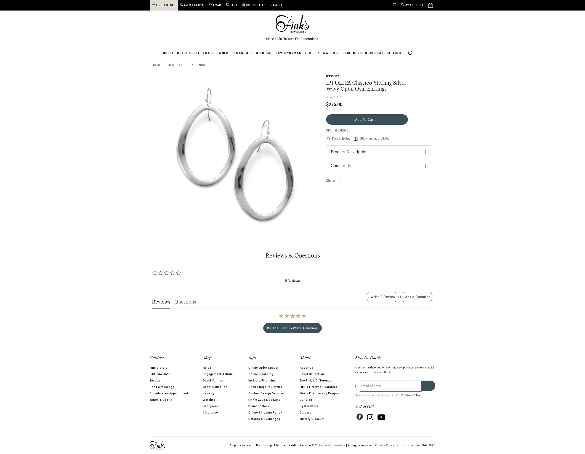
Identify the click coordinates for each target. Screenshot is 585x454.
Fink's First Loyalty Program (320, 393)
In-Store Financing (262, 380)
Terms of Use (404, 445)
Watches (331, 53)
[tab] (382, 297)
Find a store (166, 5)
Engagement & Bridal (251, 53)
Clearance (210, 412)
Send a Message (162, 387)
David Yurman (288, 53)
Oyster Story (309, 406)
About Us (306, 367)
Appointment (264, 5)
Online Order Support (264, 367)
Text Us (155, 380)
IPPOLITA (333, 76)
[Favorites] (395, 5)
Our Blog (306, 399)
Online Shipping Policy (265, 412)
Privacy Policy (412, 395)
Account (414, 5)
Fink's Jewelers (334, 445)
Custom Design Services (266, 393)
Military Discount (312, 419)
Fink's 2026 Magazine (264, 399)
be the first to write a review (292, 328)
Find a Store (159, 367)
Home (156, 65)
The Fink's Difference (316, 380)
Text (233, 5)
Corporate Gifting (383, 53)
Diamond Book (258, 406)
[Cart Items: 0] (430, 5)
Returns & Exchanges (264, 419)
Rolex (168, 53)
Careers (305, 412)
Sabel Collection (215, 387)
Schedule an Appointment (169, 393)
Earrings (197, 65)
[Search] (408, 53)
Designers (352, 53)
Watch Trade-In (161, 399)
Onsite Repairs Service (265, 387)
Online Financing (260, 374)
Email (217, 5)
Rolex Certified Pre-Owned (203, 53)
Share (330, 181)
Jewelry (312, 53)
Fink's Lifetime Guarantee (319, 387)
